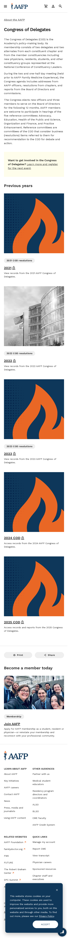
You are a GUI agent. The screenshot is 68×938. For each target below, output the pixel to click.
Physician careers (42, 862)
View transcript (41, 855)
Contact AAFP (11, 794)
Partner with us (41, 774)
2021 (9, 268)
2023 (10, 454)
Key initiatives (11, 780)
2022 (10, 361)
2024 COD (14, 538)
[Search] (60, 6)
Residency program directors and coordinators (43, 794)
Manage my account (44, 842)
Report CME (39, 848)
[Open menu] (5, 6)
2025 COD (14, 622)
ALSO (36, 804)
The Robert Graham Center (15, 871)
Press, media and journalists (13, 809)
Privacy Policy (46, 916)
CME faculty (39, 818)
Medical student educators (42, 782)
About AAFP (10, 774)
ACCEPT (45, 924)
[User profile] (53, 6)
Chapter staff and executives (42, 877)
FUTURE (8, 862)
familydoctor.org (13, 849)
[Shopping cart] (46, 6)
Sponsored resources (44, 869)
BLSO (36, 811)
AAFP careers (11, 787)
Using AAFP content (15, 818)
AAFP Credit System (44, 824)
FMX (6, 856)
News (7, 801)
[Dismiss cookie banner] (57, 890)
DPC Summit (11, 880)
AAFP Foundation (13, 842)
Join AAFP (12, 724)
